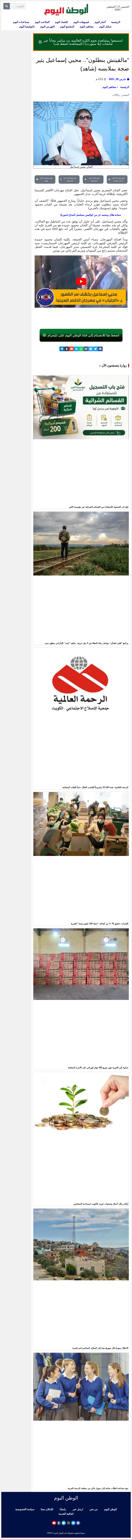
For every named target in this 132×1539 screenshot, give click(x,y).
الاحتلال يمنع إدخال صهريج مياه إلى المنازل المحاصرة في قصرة (100, 1348)
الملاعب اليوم (42, 22)
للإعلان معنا (47, 1509)
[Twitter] (73, 1523)
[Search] (6, 6)
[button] (100, 349)
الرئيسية (115, 22)
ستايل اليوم (105, 26)
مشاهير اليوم (87, 26)
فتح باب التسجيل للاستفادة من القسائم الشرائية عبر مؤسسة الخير (98, 507)
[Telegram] (63, 1523)
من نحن (94, 1509)
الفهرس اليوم (47, 26)
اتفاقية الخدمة (66, 1513)
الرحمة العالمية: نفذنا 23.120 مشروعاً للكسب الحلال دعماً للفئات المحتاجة (95, 787)
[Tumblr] (59, 1523)
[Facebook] (78, 1523)
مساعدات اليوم (21, 22)
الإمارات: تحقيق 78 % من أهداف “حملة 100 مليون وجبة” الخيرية (99, 923)
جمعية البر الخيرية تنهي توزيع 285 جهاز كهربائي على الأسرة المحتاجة (98, 1067)
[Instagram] (68, 1523)
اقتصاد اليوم (61, 22)
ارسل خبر (78, 1509)
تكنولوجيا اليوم (27, 26)
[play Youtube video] (81, 281)
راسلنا (63, 1509)
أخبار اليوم (100, 22)
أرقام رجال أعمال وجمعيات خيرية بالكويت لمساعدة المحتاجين (100, 1204)
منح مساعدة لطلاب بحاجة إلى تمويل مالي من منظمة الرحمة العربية (98, 1488)
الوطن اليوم (110, 1509)
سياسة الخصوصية (24, 1509)
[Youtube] (54, 1523)
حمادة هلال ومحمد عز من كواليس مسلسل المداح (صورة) (90, 214)
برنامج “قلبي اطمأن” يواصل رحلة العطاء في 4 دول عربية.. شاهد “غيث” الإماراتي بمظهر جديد (86, 643)
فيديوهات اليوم (81, 22)
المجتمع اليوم (67, 26)
